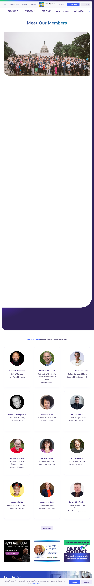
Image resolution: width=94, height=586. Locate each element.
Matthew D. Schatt (47, 371)
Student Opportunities (79, 11)
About (6, 4)
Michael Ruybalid (17, 458)
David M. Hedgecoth (17, 414)
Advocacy (65, 11)
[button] (89, 11)
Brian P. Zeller (77, 414)
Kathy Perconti (47, 458)
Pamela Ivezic (77, 458)
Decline (86, 582)
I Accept (74, 582)
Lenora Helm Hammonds (77, 371)
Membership (14, 4)
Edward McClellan (77, 502)
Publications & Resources (12, 11)
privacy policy (36, 583)
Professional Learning (46, 11)
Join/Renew (73, 4)
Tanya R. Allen (47, 414)
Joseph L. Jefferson (17, 371)
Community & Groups (30, 11)
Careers (33, 4)
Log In (86, 4)
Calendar (24, 4)
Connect (62, 4)
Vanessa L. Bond (47, 502)
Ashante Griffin (16, 502)
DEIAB (58, 11)
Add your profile (33, 340)
